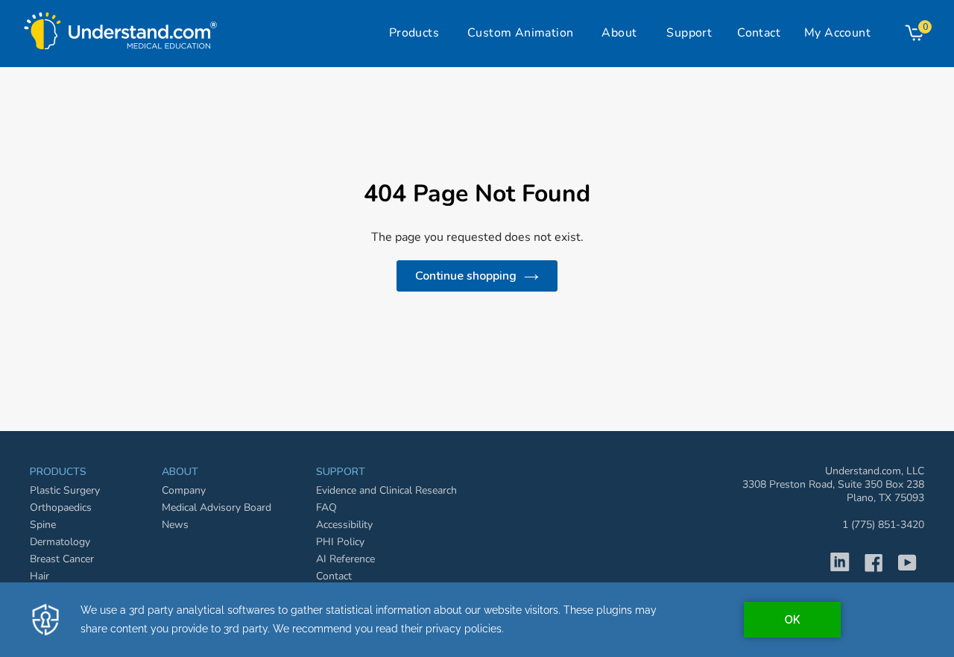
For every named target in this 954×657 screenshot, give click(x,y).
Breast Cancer (62, 559)
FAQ (326, 507)
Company (184, 490)
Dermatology (60, 542)
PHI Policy (340, 542)
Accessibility (344, 525)
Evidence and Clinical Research (386, 490)
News (175, 525)
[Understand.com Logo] (121, 27)
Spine (43, 525)
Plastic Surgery (65, 490)
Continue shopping (466, 276)
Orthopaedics (61, 507)
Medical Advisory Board (216, 507)
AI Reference (345, 559)
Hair (39, 576)
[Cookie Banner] (477, 619)
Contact (334, 576)
